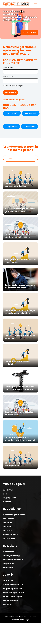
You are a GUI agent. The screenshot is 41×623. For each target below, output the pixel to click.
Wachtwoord (8, 76)
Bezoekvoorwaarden (13, 559)
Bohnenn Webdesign (20, 619)
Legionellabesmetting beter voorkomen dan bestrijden (18, 235)
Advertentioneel (10, 534)
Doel (5, 494)
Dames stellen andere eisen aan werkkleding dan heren (20, 286)
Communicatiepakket (13, 584)
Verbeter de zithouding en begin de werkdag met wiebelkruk (20, 311)
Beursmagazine (10, 600)
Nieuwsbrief (8, 518)
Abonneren (11, 113)
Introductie (8, 580)
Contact (7, 501)
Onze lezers (8, 551)
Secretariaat (9, 538)
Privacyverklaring (11, 555)
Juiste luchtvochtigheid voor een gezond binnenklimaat (20, 210)
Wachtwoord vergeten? (14, 99)
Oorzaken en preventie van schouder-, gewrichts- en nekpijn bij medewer (20, 440)
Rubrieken (7, 522)
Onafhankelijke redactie (14, 514)
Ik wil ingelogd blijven (14, 85)
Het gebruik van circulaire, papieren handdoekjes (17, 184)
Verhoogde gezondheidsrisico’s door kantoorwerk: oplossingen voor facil (19, 389)
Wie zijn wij (8, 490)
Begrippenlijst (9, 498)
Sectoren (7, 530)
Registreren (30, 113)
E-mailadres (8, 67)
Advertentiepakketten (13, 592)
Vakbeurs (7, 604)
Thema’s (7, 526)
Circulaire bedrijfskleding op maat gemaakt (18, 464)
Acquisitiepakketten (12, 588)
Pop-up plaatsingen (12, 596)
